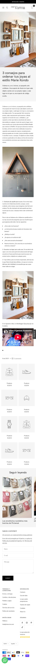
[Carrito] (32, 8)
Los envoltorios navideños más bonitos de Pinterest (14, 522)
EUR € (5, 643)
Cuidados (22, 608)
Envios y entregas (7, 594)
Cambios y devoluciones (9, 597)
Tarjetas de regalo (25, 604)
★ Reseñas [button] (34, 334)
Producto (9, 383)
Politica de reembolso (8, 611)
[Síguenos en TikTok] (22, 627)
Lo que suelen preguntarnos (24, 600)
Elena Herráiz (27, 323)
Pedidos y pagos (7, 600)
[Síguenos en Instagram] (26, 622)
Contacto (22, 592)
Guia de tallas (24, 595)
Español (13, 643)
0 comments (17, 358)
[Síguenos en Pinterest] (31, 622)
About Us (22, 611)
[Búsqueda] (7, 8)
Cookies (4, 604)
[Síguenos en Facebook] (22, 622)
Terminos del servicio (8, 607)
